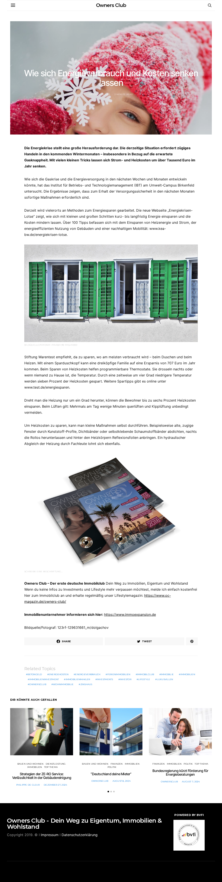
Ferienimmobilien (119, 674)
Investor (125, 679)
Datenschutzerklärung (80, 835)
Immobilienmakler (78, 679)
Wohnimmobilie (63, 684)
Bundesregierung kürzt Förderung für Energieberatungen (180, 773)
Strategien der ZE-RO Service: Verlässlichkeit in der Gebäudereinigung (41, 776)
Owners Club (111, 5)
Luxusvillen (165, 679)
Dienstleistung (56, 763)
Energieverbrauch (87, 674)
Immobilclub (145, 674)
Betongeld (35, 674)
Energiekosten (59, 674)
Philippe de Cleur (28, 784)
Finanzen (117, 763)
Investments (105, 679)
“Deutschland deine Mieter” (111, 774)
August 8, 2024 (122, 781)
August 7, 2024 (191, 781)
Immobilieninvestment (44, 679)
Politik (142, 61)
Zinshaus (86, 684)
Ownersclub (37, 684)
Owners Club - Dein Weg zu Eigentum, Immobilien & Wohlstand (84, 823)
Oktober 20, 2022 (99, 94)
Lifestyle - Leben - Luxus (120, 61)
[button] (108, 791)
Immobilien (187, 674)
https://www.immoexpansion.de (130, 614)
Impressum (50, 835)
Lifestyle (144, 679)
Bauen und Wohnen (88, 61)
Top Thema (51, 767)
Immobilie (167, 674)
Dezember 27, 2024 (55, 784)
